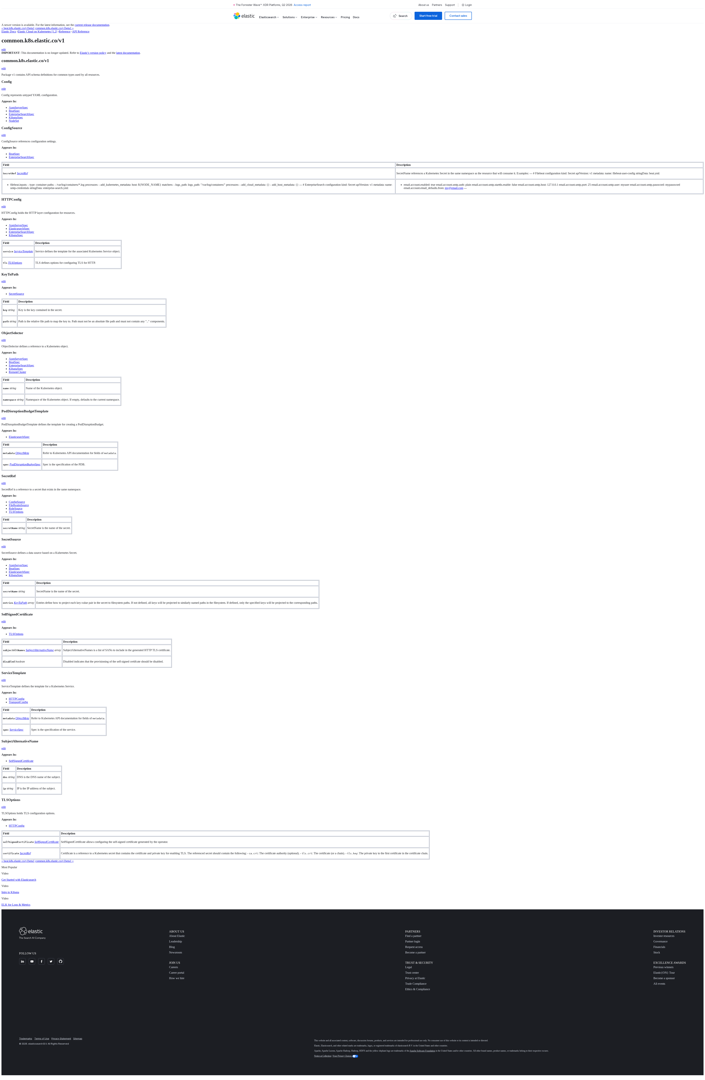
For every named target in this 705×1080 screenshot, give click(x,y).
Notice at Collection (322, 1056)
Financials (659, 946)
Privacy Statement (61, 1038)
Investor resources (663, 935)
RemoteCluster (17, 372)
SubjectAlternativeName (40, 650)
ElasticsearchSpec (19, 228)
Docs (356, 17)
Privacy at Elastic (415, 978)
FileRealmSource (19, 505)
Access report (302, 4)
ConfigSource (17, 501)
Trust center (412, 972)
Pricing (345, 17)
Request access (414, 946)
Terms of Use (41, 1038)
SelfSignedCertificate (21, 760)
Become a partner (415, 952)
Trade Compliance (415, 983)
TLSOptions (15, 262)
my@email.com (454, 188)
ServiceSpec (17, 729)
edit (3, 49)
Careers (173, 967)
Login (468, 4)
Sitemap (77, 1038)
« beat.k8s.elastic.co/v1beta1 (18, 28)
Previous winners (663, 967)
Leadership (175, 941)
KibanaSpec (16, 117)
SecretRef (22, 173)
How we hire (176, 978)
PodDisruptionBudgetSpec (25, 464)
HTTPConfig (16, 698)
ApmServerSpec (18, 107)
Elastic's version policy (93, 52)
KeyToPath (20, 602)
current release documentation (92, 24)
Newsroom (175, 952)
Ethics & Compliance (417, 989)
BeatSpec (14, 110)
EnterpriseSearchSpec (21, 114)
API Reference (80, 31)
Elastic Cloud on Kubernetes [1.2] (37, 31)
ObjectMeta (22, 453)
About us (423, 5)
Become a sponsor (664, 978)
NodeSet (14, 120)
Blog (172, 946)
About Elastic (177, 935)
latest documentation (128, 52)
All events (659, 983)
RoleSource (15, 508)
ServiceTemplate (23, 251)
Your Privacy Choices (342, 1056)
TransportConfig (18, 702)
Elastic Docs (8, 31)
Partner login (412, 941)
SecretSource (16, 293)
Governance (660, 941)
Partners (437, 5)
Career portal (176, 972)
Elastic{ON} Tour (664, 972)
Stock (656, 952)
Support (450, 5)
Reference (64, 31)
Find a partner (413, 935)
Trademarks (25, 1038)
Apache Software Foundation (422, 1051)
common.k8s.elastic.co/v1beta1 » (54, 28)
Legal (408, 967)
